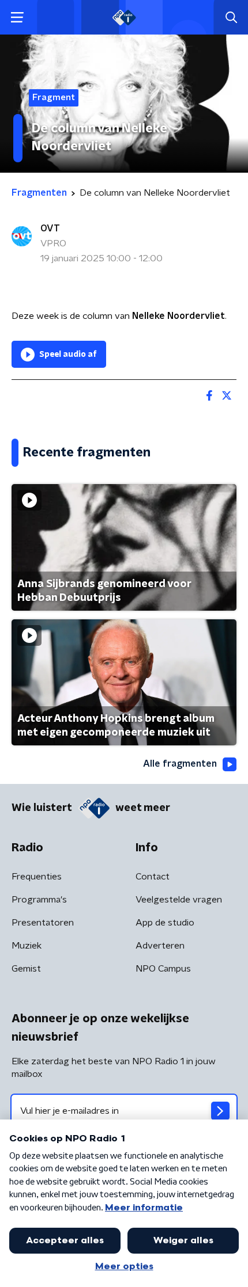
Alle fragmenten (180, 763)
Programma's (39, 899)
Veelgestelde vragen (179, 899)
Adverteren (160, 945)
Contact (153, 876)
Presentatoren (43, 922)
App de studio (165, 922)
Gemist (26, 968)
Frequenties (37, 876)
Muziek (27, 945)
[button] (17, 17)
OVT (50, 228)
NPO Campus (163, 968)
